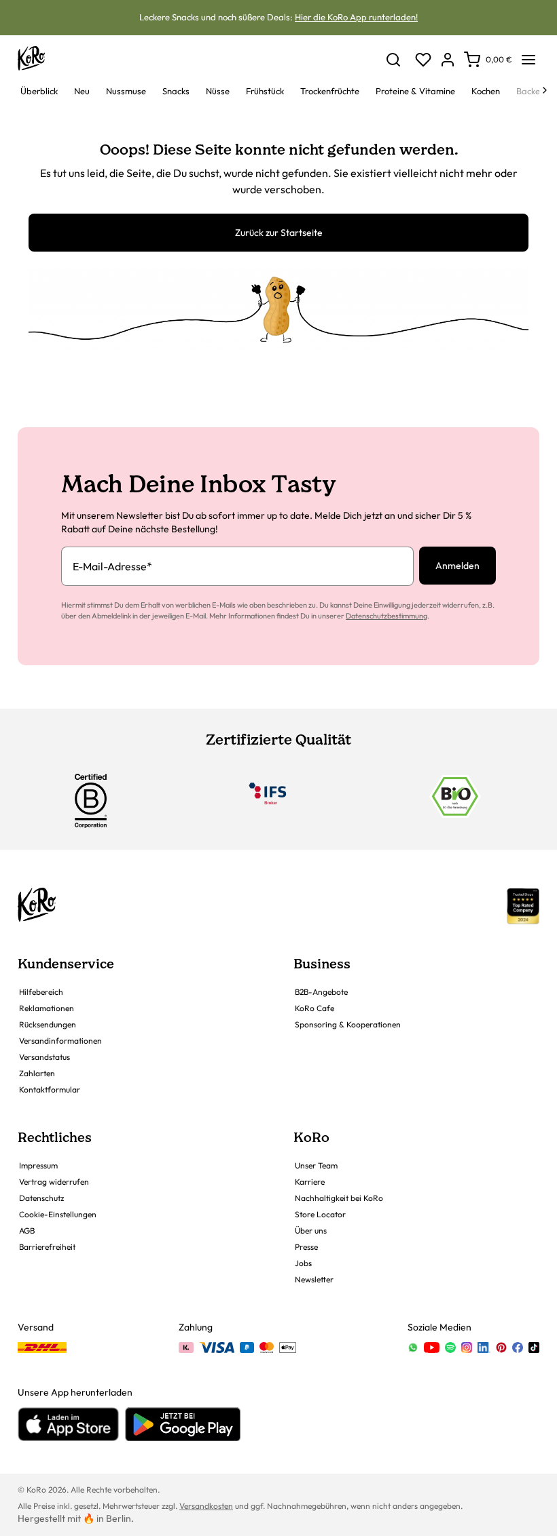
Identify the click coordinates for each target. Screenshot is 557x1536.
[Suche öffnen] (393, 59)
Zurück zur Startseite (279, 233)
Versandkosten (206, 1506)
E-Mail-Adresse (112, 566)
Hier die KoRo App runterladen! (356, 17)
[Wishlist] (423, 59)
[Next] (544, 90)
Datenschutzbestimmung (386, 616)
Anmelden (457, 565)
